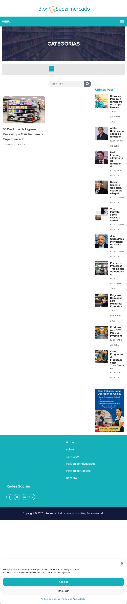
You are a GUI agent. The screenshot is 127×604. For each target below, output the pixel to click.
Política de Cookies (50, 599)
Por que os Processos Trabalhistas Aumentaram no (118, 268)
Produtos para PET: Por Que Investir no (116, 331)
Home (70, 442)
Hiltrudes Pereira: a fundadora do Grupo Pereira (116, 101)
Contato (71, 478)
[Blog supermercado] (63, 8)
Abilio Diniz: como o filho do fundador (117, 132)
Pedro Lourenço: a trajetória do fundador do (116, 159)
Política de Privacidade (73, 599)
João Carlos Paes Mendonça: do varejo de (117, 241)
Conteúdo (72, 457)
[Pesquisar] (87, 84)
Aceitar (63, 582)
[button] (122, 563)
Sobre (70, 449)
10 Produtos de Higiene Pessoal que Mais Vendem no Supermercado (23, 134)
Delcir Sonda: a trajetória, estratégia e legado (116, 188)
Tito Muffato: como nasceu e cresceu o (115, 215)
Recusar (63, 591)
